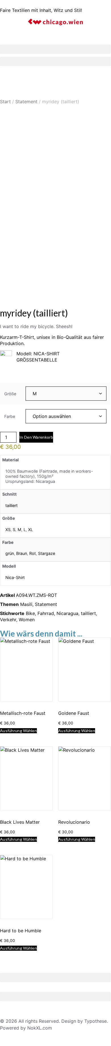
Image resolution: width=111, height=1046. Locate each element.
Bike (30, 613)
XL (30, 529)
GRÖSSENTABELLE (36, 360)
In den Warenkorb (36, 437)
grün (9, 553)
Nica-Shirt (15, 577)
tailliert (11, 505)
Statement (26, 101)
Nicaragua (67, 613)
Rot (32, 553)
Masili (26, 604)
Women (27, 619)
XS (8, 529)
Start (5, 101)
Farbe (9, 417)
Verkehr (8, 619)
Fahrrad (45, 613)
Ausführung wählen (18, 730)
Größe (10, 394)
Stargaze (46, 553)
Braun (21, 553)
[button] (55, 49)
